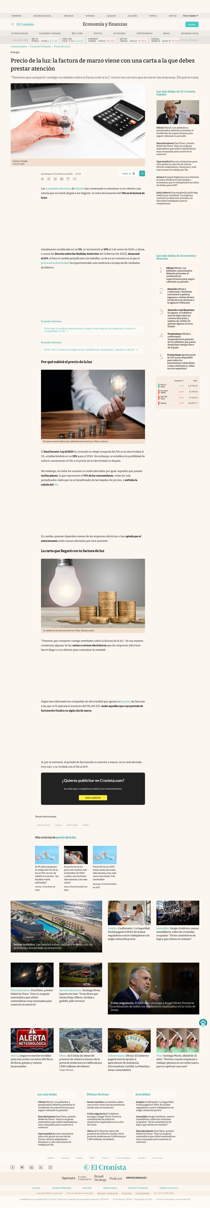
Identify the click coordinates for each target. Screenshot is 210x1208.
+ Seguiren (129, 174)
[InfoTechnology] (136, 1178)
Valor (195, 381)
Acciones (132, 16)
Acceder (192, 24)
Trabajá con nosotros (168, 1188)
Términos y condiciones (107, 1193)
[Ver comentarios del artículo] (74, 179)
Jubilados (68, 16)
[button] (203, 1023)
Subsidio (141, 1158)
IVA (56, 484)
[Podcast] (116, 1178)
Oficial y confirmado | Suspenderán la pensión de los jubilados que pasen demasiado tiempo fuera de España (182, 340)
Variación (178, 381)
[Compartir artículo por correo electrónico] (68, 179)
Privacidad (127, 1193)
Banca (166, 33)
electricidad (72, 825)
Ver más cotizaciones (189, 40)
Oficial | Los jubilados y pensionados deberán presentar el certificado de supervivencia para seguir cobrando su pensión (174, 131)
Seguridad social (42, 16)
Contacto (36, 1188)
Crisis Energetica (123, 1158)
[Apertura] (68, 1178)
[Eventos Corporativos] (84, 1178)
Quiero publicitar (96, 797)
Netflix (172, 16)
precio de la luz (62, 46)
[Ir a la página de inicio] (25, 24)
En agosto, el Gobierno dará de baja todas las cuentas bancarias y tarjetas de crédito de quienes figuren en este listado (181, 318)
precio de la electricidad (55, 263)
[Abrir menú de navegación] (12, 24)
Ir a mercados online (20, 40)
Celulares (65, 1158)
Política (98, 33)
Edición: (189, 16)
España (79, 188)
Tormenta (16, 16)
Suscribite (87, 1188)
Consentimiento (143, 1193)
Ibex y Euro (77, 33)
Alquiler (111, 16)
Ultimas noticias (19, 33)
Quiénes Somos (110, 1188)
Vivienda (90, 16)
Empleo (153, 16)
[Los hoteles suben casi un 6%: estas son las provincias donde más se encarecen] (56, 926)
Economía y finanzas (50, 33)
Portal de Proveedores (138, 1188)
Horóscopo (158, 1158)
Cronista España (19, 46)
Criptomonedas (144, 33)
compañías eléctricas (58, 188)
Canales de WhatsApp (61, 1188)
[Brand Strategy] (100, 1178)
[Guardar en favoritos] (142, 173)
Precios (105, 1158)
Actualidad (119, 33)
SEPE (92, 1158)
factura (58, 825)
